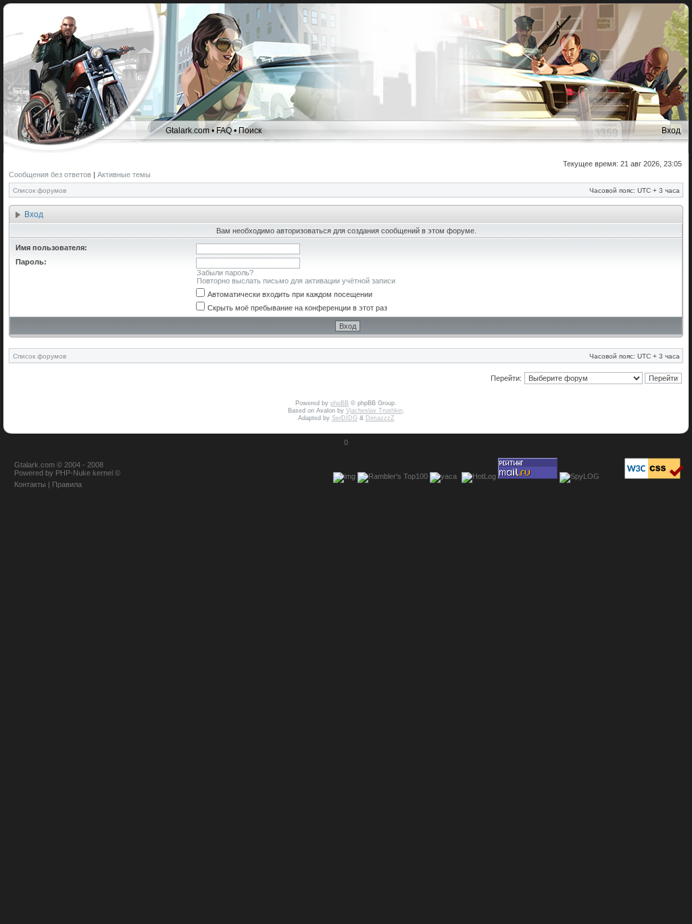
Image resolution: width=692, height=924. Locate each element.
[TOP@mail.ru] (528, 476)
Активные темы (124, 174)
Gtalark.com (187, 130)
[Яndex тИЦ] (443, 476)
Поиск (250, 130)
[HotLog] (479, 476)
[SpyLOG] (579, 476)
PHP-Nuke (73, 473)
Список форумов (39, 190)
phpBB (339, 403)
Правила (67, 484)
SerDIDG (344, 418)
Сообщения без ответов (50, 174)
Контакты (30, 484)
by (49, 473)
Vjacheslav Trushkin (374, 410)
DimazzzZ (380, 418)
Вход (671, 130)
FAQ (224, 130)
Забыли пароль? (225, 273)
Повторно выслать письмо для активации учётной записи (296, 281)
